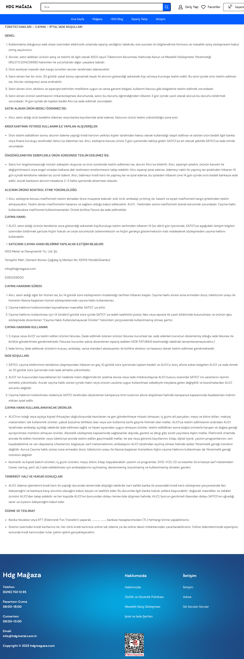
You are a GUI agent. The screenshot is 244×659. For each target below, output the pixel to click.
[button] (188, 7)
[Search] (166, 7)
